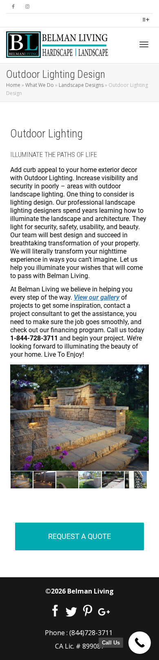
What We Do (39, 85)
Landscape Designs (81, 85)
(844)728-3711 (91, 632)
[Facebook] (13, 6)
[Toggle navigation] (144, 44)
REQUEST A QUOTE (79, 536)
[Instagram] (27, 6)
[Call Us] (139, 642)
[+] (22, 479)
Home (13, 85)
